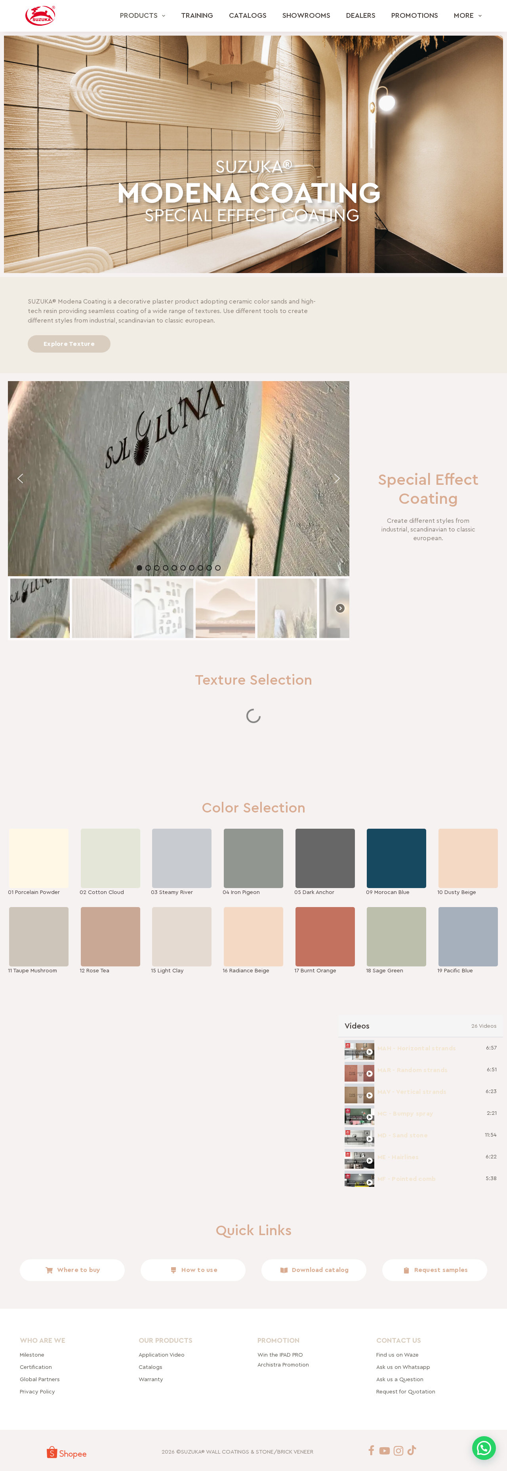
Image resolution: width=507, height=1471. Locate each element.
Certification (36, 1367)
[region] (178, 510)
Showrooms (306, 15)
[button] (20, 478)
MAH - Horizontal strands (416, 1048)
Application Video (162, 1354)
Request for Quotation (405, 1391)
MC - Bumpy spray (405, 1113)
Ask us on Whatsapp (404, 1367)
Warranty (151, 1379)
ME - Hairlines (398, 1157)
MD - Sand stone (402, 1135)
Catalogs (248, 15)
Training (197, 15)
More (464, 15)
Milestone (32, 1354)
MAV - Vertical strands (412, 1092)
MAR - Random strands (412, 1070)
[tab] (420, 1048)
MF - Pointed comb (406, 1179)
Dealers (360, 15)
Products (139, 15)
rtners (40, 1379)
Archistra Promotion (283, 1364)
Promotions (414, 15)
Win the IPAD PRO (280, 1354)
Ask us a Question (399, 1379)
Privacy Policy (37, 1391)
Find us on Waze (397, 1354)
